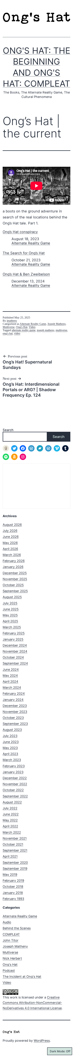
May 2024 (10, 675)
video (17, 333)
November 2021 (15, 838)
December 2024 (15, 645)
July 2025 (10, 603)
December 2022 (15, 778)
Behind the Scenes (17, 928)
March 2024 (12, 687)
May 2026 (10, 543)
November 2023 (15, 712)
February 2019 (13, 880)
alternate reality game (23, 330)
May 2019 (10, 874)
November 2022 (15, 784)
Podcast (9, 970)
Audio (7, 922)
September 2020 (15, 862)
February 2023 (14, 766)
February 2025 (14, 633)
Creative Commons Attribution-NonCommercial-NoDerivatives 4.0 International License (32, 1002)
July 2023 (10, 736)
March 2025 (12, 627)
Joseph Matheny (56, 323)
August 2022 (12, 802)
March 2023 (12, 760)
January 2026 (13, 567)
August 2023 (12, 730)
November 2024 (15, 651)
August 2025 (12, 597)
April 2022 (10, 826)
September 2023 (15, 724)
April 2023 (10, 754)
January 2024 (13, 700)
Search (8, 430)
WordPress (42, 1040)
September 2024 (15, 663)
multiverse (61, 330)
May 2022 (10, 820)
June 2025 (11, 609)
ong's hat (8, 333)
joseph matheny (45, 330)
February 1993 (13, 899)
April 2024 (10, 681)
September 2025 (15, 591)
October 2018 (13, 886)
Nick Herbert (12, 958)
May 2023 (10, 748)
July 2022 (10, 808)
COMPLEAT (11, 934)
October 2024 (13, 657)
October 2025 (13, 585)
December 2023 (15, 706)
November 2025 (15, 579)
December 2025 (15, 573)
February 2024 (14, 693)
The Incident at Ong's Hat (22, 976)
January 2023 (13, 772)
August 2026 (12, 525)
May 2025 (10, 615)
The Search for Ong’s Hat (24, 253)
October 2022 (13, 790)
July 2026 (10, 530)
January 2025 (13, 639)
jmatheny (12, 320)
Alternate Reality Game (31, 243)
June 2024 (11, 669)
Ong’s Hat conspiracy (20, 232)
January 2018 (13, 893)
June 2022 (11, 814)
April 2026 (10, 549)
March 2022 (12, 832)
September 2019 (15, 868)
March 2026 (12, 555)
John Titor (10, 940)
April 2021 (10, 856)
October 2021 (13, 844)
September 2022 (15, 796)
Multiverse (9, 327)
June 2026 (11, 536)
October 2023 (13, 718)
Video (32, 327)
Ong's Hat (21, 327)
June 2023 (11, 742)
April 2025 (10, 621)
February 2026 (14, 561)
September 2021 (15, 850)
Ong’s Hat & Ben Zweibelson (26, 274)
